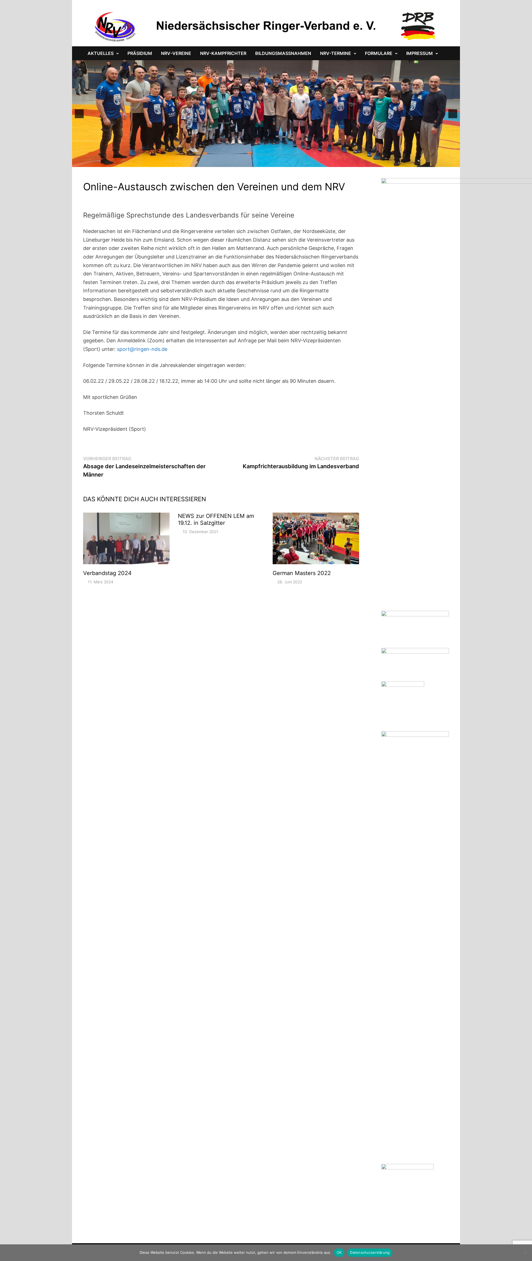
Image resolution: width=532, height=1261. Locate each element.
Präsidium (139, 53)
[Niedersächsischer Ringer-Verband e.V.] (266, 26)
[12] (286, 162)
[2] (228, 162)
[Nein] (525, 1252)
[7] (257, 162)
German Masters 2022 (302, 573)
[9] (269, 162)
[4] (240, 162)
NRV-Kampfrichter (223, 53)
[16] (310, 162)
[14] (298, 162)
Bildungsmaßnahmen (283, 53)
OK (339, 1252)
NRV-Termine (335, 53)
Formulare (378, 53)
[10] (275, 162)
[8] (263, 162)
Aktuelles (101, 53)
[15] (304, 162)
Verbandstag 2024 (107, 573)
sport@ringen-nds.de (142, 349)
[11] (281, 162)
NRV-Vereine (176, 53)
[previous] (79, 113)
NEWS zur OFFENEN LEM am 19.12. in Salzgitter (216, 519)
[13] (292, 162)
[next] (452, 113)
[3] (234, 162)
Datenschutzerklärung (370, 1252)
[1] (222, 162)
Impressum (419, 53)
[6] (252, 162)
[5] (246, 162)
